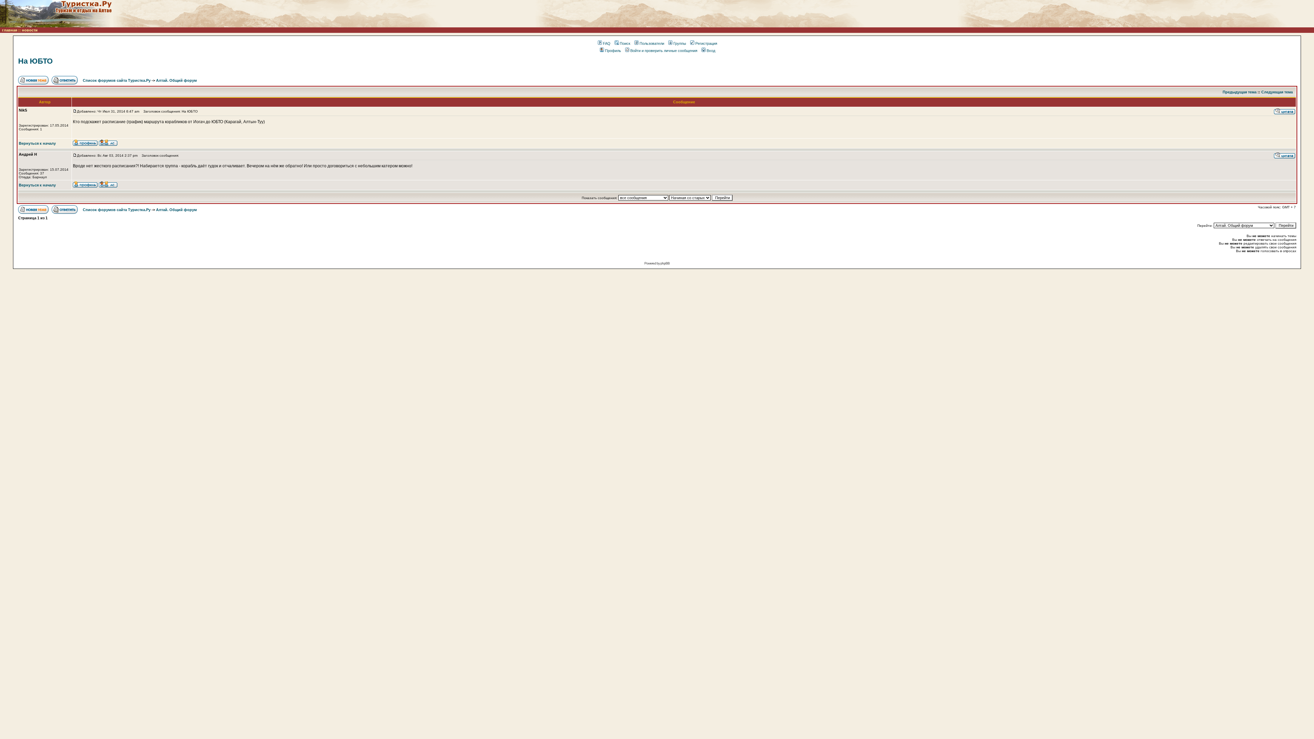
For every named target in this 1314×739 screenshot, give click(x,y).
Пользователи (652, 43)
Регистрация (706, 43)
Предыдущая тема (1240, 92)
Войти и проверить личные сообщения (663, 51)
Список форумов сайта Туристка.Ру (117, 80)
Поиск (625, 43)
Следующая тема (1277, 92)
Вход (711, 51)
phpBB (665, 263)
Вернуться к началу (37, 143)
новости (30, 30)
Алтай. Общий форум (176, 80)
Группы (679, 43)
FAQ (606, 43)
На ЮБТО (35, 61)
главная (9, 30)
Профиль (613, 51)
